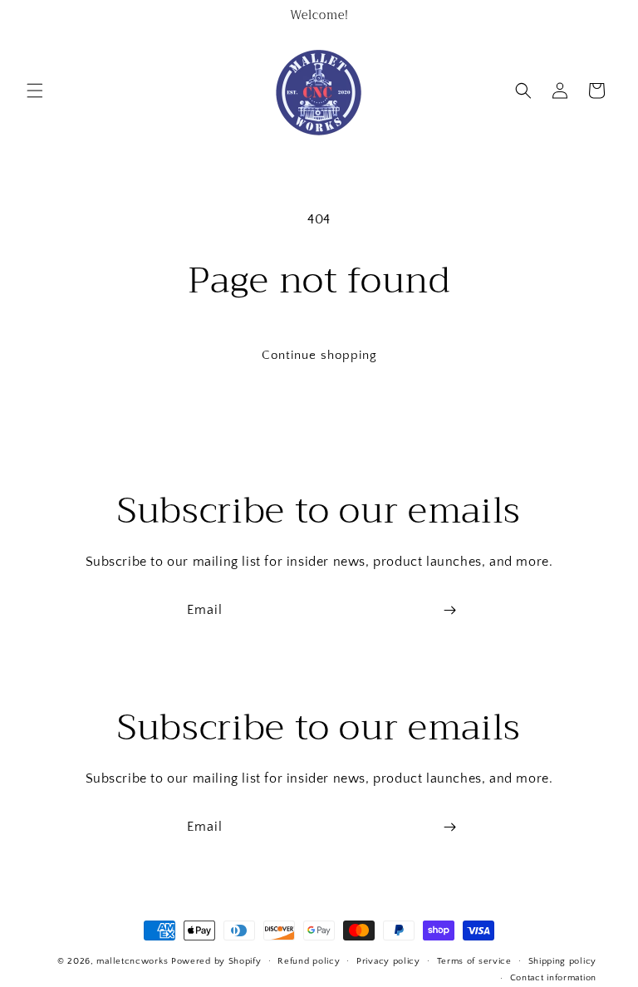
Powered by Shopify (216, 961)
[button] (35, 90)
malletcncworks (133, 961)
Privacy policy (388, 961)
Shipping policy (562, 961)
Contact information (553, 978)
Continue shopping (319, 355)
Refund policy (308, 961)
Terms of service (474, 961)
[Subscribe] (449, 610)
